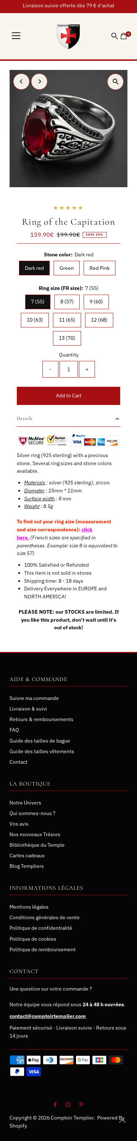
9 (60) (96, 301)
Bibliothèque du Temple (37, 845)
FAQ (14, 730)
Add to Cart (68, 395)
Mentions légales (29, 907)
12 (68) (99, 319)
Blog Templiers (26, 866)
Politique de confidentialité (40, 928)
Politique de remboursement (42, 949)
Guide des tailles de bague (39, 740)
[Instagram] (68, 1105)
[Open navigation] (16, 36)
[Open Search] (114, 36)
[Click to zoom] (115, 82)
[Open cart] (124, 36)
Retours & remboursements (41, 719)
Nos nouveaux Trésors (34, 834)
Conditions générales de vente (44, 917)
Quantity (69, 354)
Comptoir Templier (72, 1117)
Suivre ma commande (34, 698)
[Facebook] (55, 1105)
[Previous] (21, 81)
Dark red (34, 268)
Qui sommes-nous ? (32, 813)
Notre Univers (25, 802)
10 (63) (35, 319)
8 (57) (67, 301)
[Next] (39, 81)
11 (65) (67, 319)
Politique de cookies (32, 939)
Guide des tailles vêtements (41, 751)
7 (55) (38, 301)
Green (67, 268)
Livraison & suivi (28, 708)
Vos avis (18, 824)
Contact (18, 762)
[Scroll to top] (122, 1121)
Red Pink (100, 268)
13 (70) (67, 338)
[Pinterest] (81, 1105)
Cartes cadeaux (27, 855)
